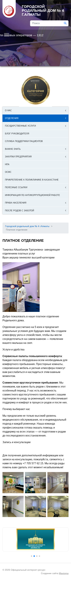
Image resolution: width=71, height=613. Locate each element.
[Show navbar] (6, 34)
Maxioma (64, 573)
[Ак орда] (35, 539)
